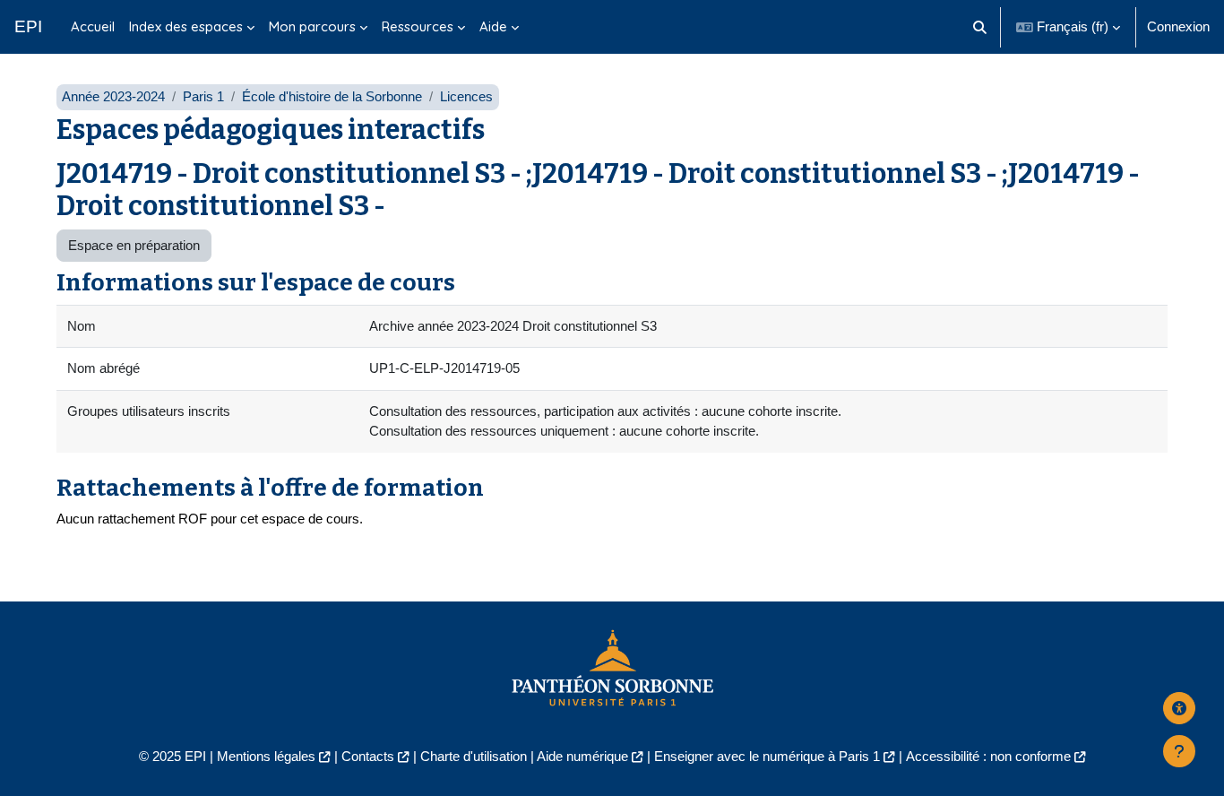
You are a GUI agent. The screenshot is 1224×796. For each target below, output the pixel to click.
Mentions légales (266, 756)
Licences (466, 96)
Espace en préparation (134, 245)
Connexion (1178, 26)
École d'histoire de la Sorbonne (332, 96)
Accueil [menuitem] (93, 26)
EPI (28, 26)
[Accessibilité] (1179, 708)
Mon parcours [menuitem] (312, 26)
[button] (980, 27)
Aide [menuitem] (493, 26)
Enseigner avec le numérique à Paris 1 (767, 756)
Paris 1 (203, 96)
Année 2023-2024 (113, 96)
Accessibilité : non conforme (988, 756)
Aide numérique (582, 756)
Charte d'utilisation (473, 756)
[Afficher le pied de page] (1179, 751)
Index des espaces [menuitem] (186, 26)
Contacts (367, 756)
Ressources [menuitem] (417, 26)
